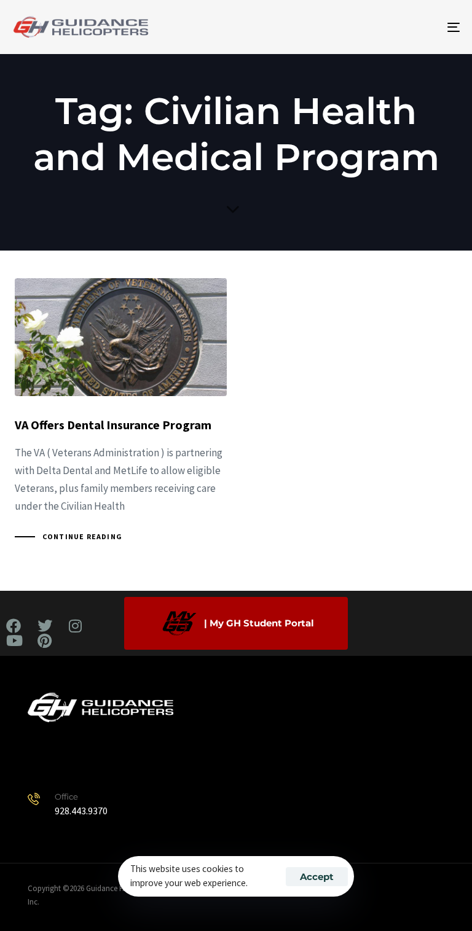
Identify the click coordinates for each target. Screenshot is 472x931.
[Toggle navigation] (385, 27)
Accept (317, 876)
